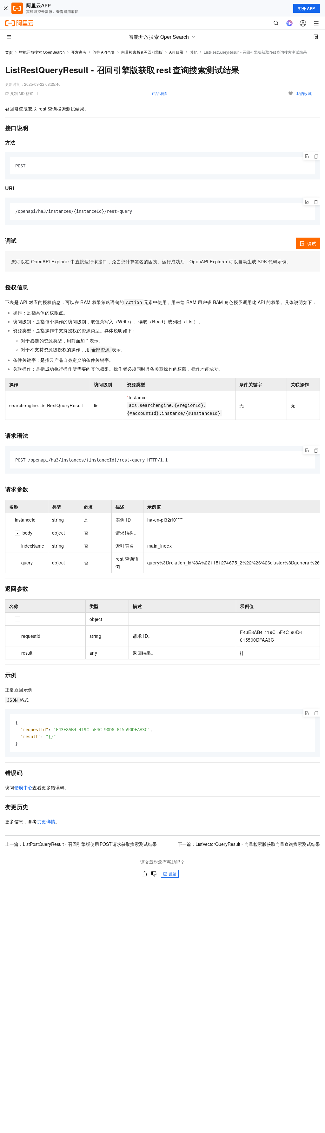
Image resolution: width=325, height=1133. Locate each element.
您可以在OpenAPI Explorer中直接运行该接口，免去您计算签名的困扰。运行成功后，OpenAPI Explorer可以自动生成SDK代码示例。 (151, 261)
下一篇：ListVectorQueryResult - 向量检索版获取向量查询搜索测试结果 (249, 844)
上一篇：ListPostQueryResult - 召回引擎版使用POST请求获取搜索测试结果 (81, 844)
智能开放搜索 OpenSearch (42, 52)
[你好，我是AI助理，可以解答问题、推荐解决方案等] (289, 23)
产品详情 (159, 93)
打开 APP (306, 8)
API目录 (176, 52)
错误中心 (23, 787)
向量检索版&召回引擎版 (142, 52)
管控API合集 (104, 52)
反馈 (172, 873)
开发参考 (78, 52)
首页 (9, 52)
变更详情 (46, 821)
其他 (193, 52)
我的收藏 (304, 93)
